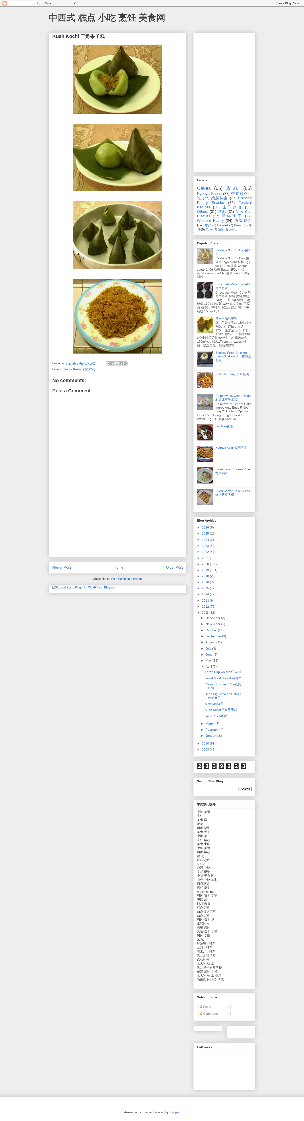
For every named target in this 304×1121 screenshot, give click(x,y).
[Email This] (108, 363)
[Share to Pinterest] (125, 363)
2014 (206, 594)
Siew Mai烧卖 (214, 704)
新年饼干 (232, 216)
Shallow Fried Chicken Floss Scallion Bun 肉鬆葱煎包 (233, 356)
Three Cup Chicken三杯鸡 (223, 672)
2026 (206, 527)
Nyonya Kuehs (72, 369)
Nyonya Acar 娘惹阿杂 (231, 447)
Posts (206, 1006)
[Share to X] (117, 363)
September (214, 636)
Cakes (204, 188)
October (212, 630)
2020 (206, 564)
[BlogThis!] (112, 363)
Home (118, 567)
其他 (222, 212)
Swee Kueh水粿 (216, 716)
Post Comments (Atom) (126, 578)
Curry (209, 229)
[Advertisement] (117, 525)
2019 (206, 570)
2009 (206, 749)
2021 (206, 558)
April (209, 666)
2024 (206, 539)
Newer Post (61, 567)
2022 (206, 551)
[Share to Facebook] (121, 363)
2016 (206, 582)
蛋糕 (233, 188)
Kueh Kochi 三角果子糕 (221, 710)
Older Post (174, 567)
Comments (210, 1013)
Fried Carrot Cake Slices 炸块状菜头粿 (232, 492)
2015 (206, 588)
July (209, 648)
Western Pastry (210, 220)
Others (202, 212)
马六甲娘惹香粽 (226, 318)
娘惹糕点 (89, 369)
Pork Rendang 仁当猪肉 (232, 374)
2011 (205, 612)
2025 (206, 533)
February (212, 729)
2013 (206, 600)
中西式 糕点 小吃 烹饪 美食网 (107, 18)
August (211, 642)
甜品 (208, 225)
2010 (206, 743)
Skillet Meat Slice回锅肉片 (223, 678)
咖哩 (231, 229)
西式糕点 (243, 220)
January (212, 735)
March (210, 723)
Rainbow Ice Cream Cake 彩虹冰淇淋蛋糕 (233, 397)
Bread (238, 225)
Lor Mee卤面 (224, 426)
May (209, 660)
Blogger (174, 1112)
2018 (206, 576)
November (213, 624)
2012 (206, 606)
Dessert (222, 225)
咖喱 (221, 229)
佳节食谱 (232, 207)
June (209, 654)
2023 (206, 545)
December (213, 618)
